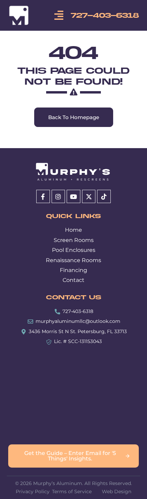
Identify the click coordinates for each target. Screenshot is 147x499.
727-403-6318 (105, 15)
